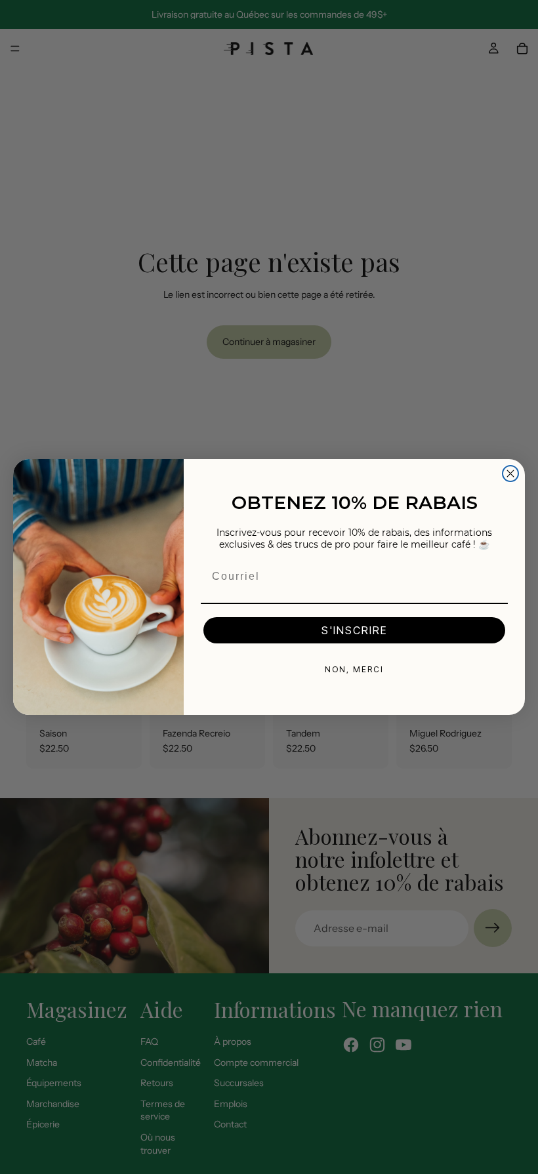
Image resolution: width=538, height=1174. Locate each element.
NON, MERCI (354, 669)
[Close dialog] (510, 473)
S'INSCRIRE (354, 630)
